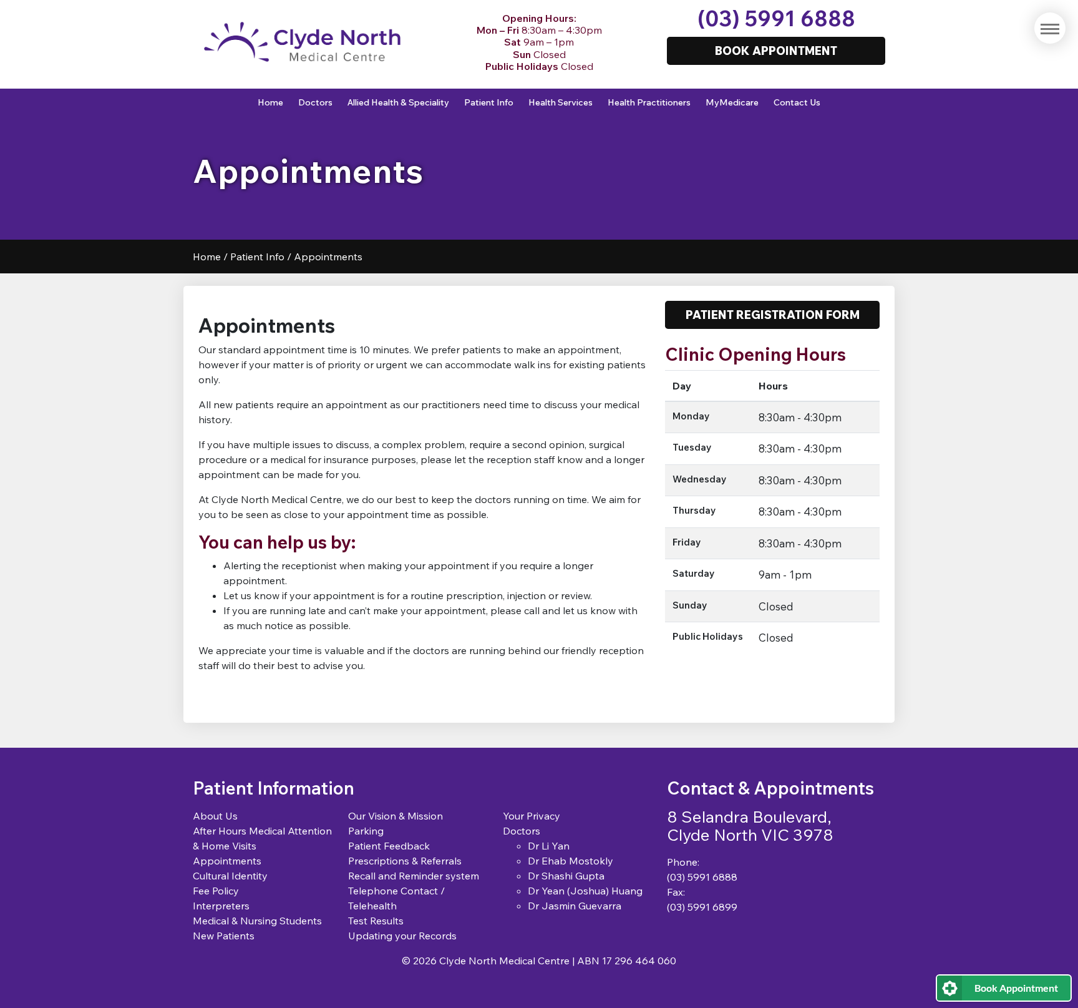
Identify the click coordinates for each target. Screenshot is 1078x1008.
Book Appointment (1016, 988)
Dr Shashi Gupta (566, 875)
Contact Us (797, 102)
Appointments (227, 860)
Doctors (315, 102)
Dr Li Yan (549, 845)
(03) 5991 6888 (776, 18)
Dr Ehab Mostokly (570, 860)
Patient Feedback (389, 845)
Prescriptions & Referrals (405, 860)
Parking (366, 831)
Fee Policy (216, 890)
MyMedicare (732, 102)
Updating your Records (402, 935)
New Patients (224, 935)
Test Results (376, 920)
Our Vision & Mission (395, 816)
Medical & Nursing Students (257, 920)
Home (270, 102)
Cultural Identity (230, 875)
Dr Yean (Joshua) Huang (585, 890)
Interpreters (221, 905)
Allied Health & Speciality (398, 102)
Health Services (560, 102)
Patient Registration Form (773, 314)
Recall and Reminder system (413, 875)
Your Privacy (531, 816)
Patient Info (488, 102)
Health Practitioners (649, 102)
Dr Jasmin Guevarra (574, 905)
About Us (215, 816)
